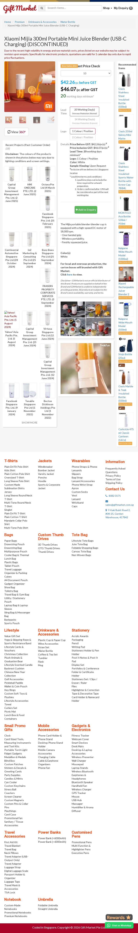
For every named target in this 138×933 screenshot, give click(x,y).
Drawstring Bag (13, 547)
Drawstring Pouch (14, 544)
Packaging (77, 639)
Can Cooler (10, 782)
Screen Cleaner (13, 796)
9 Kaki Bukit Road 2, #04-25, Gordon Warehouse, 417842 (117, 514)
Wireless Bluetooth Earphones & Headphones (83, 775)
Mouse (75, 796)
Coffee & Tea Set (48, 654)
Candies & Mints (13, 778)
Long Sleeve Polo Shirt (16, 481)
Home (7, 21)
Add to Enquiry (87, 209)
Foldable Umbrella (48, 905)
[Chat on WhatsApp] (119, 925)
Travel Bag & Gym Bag (16, 594)
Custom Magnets (14, 800)
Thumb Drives (46, 551)
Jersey (8, 491)
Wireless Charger (81, 789)
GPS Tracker (79, 792)
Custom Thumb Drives (51, 537)
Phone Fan (44, 767)
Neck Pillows (11, 852)
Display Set (78, 664)
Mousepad (78, 764)
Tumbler (42, 658)
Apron (75, 488)
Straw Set (43, 647)
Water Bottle (67, 21)
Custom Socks (80, 491)
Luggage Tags (12, 881)
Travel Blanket (12, 845)
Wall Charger (79, 760)
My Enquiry (123, 8)
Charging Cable (46, 757)
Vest (74, 495)
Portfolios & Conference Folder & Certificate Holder (85, 672)
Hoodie (42, 481)
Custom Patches (13, 764)
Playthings (10, 810)
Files (74, 686)
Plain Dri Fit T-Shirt (14, 513)
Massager (77, 803)
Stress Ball (10, 789)
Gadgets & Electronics (81, 728)
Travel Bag (10, 849)
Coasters (9, 792)
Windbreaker (45, 466)
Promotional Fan (13, 818)
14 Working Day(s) (84, 121)
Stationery (80, 630)
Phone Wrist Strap (82, 484)
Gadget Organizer (14, 583)
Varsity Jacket (46, 473)
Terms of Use (113, 479)
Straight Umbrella (48, 908)
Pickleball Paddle (13, 682)
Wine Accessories (48, 643)
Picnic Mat (10, 711)
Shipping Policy (113, 482)
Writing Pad (78, 646)
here (69, 274)
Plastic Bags (11, 562)
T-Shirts (11, 461)
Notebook (12, 899)
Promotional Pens (82, 842)
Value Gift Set (12, 636)
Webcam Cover (80, 739)
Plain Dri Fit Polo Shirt (16, 466)
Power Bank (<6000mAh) (52, 838)
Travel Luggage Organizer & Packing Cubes (15, 573)
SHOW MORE (30, 422)
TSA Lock (9, 892)
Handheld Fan (79, 785)
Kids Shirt (9, 470)
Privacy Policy (113, 475)
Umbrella (45, 899)
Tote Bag (80, 535)
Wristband (78, 502)
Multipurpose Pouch (15, 551)
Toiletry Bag (11, 590)
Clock (7, 735)
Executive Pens (80, 852)
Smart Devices (80, 742)
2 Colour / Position (82, 137)
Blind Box (9, 760)
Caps (74, 506)
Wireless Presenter (83, 757)
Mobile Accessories (48, 728)
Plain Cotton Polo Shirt (17, 473)
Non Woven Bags (81, 554)
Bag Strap (77, 477)
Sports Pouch (12, 623)
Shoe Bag (9, 587)
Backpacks (10, 619)
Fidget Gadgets (13, 753)
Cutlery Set (10, 707)
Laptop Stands (80, 767)
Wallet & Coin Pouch (15, 686)
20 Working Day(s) (84, 111)
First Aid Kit (11, 842)
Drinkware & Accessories (42, 21)
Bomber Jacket (46, 470)
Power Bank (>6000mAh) (52, 841)
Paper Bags (10, 540)
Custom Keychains (15, 785)
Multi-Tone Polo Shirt (16, 527)
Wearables (81, 461)
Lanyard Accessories (83, 481)
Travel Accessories (14, 834)
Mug (40, 665)
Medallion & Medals (15, 757)
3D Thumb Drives (48, 544)
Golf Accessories (14, 679)
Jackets (45, 461)
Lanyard (76, 499)
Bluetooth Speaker (82, 782)
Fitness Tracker (80, 735)
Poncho (42, 477)
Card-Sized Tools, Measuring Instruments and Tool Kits (17, 743)
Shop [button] (106, 8)
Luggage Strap (12, 867)
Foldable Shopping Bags (85, 547)
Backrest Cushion (14, 668)
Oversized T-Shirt (14, 477)
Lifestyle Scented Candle (18, 664)
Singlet (8, 509)
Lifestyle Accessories (16, 700)
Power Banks (49, 832)
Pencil (75, 643)
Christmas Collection (16, 654)
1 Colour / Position (82, 131)
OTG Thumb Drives (49, 548)
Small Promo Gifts (15, 728)
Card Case (10, 814)
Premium (20, 21)
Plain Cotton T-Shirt (15, 516)
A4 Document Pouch (16, 580)
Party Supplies (12, 775)
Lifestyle (11, 630)
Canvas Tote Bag (81, 551)
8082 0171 (114, 495)
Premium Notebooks (15, 916)
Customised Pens (82, 834)
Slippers (76, 473)
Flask (41, 661)
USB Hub (77, 800)
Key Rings (10, 689)
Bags (8, 535)
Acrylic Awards (80, 636)
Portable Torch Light (15, 749)
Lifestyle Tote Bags (83, 540)
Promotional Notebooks (17, 912)
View (18, 132)
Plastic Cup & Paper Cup (52, 640)
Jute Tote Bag (80, 544)
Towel (7, 704)
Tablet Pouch (11, 565)
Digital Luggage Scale (16, 870)
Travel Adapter (12, 863)
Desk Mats (78, 746)
